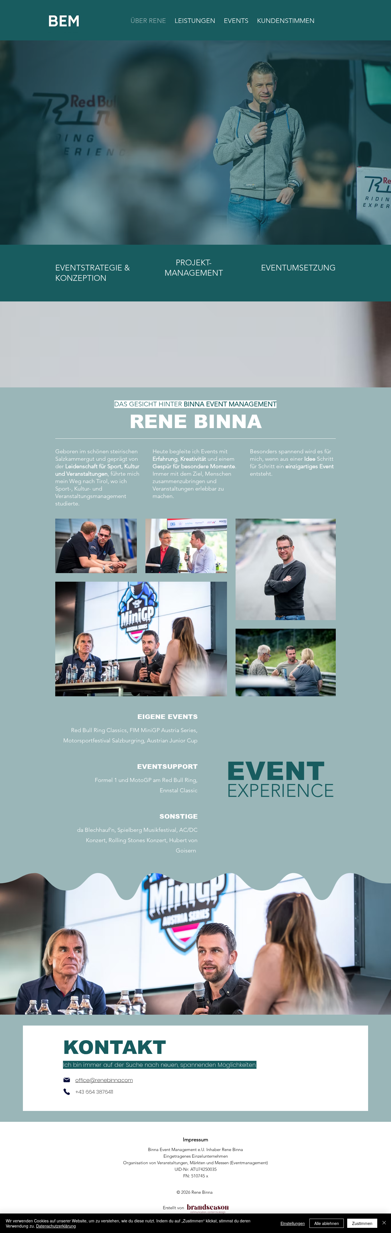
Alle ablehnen (326, 1223)
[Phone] (66, 1091)
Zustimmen (362, 1223)
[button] (236, 20)
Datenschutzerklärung (56, 1226)
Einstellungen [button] (293, 1223)
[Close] (384, 1223)
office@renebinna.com (104, 1080)
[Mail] (66, 1080)
